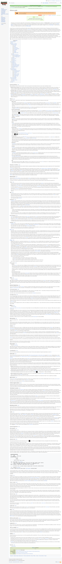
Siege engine (14, 546)
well (55, 378)
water (13, 378)
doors (44, 89)
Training (33, 551)
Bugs (32, 555)
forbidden (55, 102)
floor (29, 241)
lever (15, 258)
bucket (28, 379)
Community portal (3, 10)
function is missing (40, 400)
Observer (51, 327)
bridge (27, 237)
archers (17, 185)
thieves (35, 266)
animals (25, 102)
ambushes (11, 357)
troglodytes (49, 314)
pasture (16, 330)
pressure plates (16, 287)
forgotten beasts (17, 156)
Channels (17, 245)
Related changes (3, 18)
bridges (27, 134)
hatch (48, 102)
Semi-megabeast (24, 553)
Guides (37, 555)
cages (15, 92)
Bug (23, 136)
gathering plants (35, 355)
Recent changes (3, 11)
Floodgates (12, 223)
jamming (12, 301)
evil (43, 435)
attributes (56, 417)
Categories (11, 555)
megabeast (14, 152)
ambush (14, 118)
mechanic (22, 286)
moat (11, 168)
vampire (13, 147)
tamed (57, 332)
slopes (42, 183)
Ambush (17, 553)
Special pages (3, 19)
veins (48, 355)
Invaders (14, 553)
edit (18, 84)
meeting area (24, 414)
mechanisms (27, 224)
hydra (37, 152)
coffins (21, 374)
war (16, 126)
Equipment (30, 551)
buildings (28, 103)
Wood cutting (31, 355)
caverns (40, 538)
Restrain (11, 337)
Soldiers (17, 551)
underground (54, 414)
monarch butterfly (29, 225)
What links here (3, 17)
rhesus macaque (48, 110)
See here (44, 6)
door (46, 102)
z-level (47, 245)
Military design (18, 552)
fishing (41, 355)
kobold (12, 94)
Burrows (11, 358)
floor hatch (27, 216)
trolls (55, 93)
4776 (25, 136)
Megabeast (20, 553)
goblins (19, 115)
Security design (22, 552)
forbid (31, 218)
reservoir (58, 378)
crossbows (20, 128)
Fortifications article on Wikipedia (46, 168)
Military (15, 306)
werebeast (13, 143)
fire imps (31, 94)
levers (12, 287)
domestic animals (55, 112)
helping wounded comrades (26, 356)
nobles (32, 414)
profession (22, 112)
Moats (11, 229)
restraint (21, 461)
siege (13, 123)
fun (49, 281)
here (41, 8)
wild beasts (57, 356)
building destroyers (36, 224)
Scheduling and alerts (21, 551)
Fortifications (13, 200)
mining (44, 355)
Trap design (25, 552)
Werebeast (31, 553)
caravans (58, 169)
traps (44, 280)
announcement (12, 328)
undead (29, 104)
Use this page (12, 7)
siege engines (28, 204)
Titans (13, 156)
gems (51, 355)
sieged (41, 93)
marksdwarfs (20, 186)
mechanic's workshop (28, 480)
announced (24, 332)
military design (35, 316)
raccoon (40, 110)
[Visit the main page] (4, 3)
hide (59, 547)
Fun (15, 424)
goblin (47, 93)
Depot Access (13, 400)
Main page (2, 8)
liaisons (21, 170)
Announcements (3, 12)
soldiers (29, 358)
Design (45, 555)
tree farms (46, 538)
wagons (17, 218)
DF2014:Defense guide (30, 12)
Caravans (12, 541)
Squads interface (26, 551)
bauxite (22, 433)
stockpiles (42, 373)
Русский (2, 24)
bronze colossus (42, 94)
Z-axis (36, 216)
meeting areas (37, 477)
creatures (29, 29)
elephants (36, 94)
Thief (25, 112)
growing (14, 356)
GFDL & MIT (17, 560)
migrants (12, 170)
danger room (56, 312)
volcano (35, 435)
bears (49, 103)
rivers (21, 184)
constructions (39, 186)
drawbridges (55, 89)
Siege (27, 553)
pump (38, 417)
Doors (12, 216)
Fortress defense (41, 555)
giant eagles (23, 94)
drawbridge (45, 480)
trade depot (22, 389)
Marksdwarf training (37, 551)
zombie (47, 314)
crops (20, 356)
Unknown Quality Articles (27, 555)
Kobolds (15, 115)
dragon (34, 152)
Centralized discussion (4, 9)
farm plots (31, 477)
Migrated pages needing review (18, 555)
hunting (39, 355)
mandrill (53, 110)
